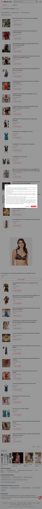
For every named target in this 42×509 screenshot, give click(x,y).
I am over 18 (34, 206)
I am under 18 (27, 206)
